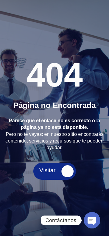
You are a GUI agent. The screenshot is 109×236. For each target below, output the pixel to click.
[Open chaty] (92, 220)
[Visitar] (67, 171)
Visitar (47, 170)
